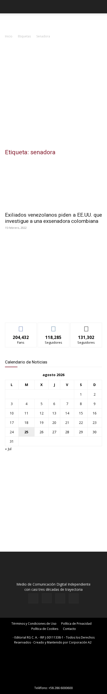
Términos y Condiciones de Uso (33, 623)
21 (67, 422)
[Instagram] (47, 598)
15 (81, 413)
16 (95, 413)
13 (54, 413)
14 (67, 413)
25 (26, 432)
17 (12, 422)
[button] (8, 6)
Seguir (53, 326)
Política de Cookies (44, 629)
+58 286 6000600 (61, 688)
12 (42, 413)
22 (81, 422)
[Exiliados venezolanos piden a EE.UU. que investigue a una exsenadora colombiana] (53, 185)
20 (54, 422)
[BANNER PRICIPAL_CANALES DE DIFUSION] (53, 22)
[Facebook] (33, 598)
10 (12, 413)
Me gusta (21, 326)
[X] (60, 598)
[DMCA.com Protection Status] (53, 681)
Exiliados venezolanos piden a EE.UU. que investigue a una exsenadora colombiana (53, 218)
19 (42, 422)
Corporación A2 (80, 642)
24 (12, 432)
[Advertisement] (53, 95)
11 (26, 413)
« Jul (8, 448)
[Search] (100, 6)
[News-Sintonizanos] (42, 310)
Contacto (69, 629)
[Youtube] (74, 598)
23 (95, 422)
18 (26, 422)
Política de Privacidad (76, 623)
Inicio (8, 36)
